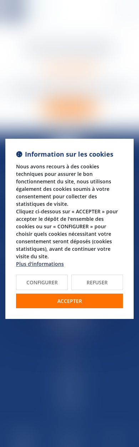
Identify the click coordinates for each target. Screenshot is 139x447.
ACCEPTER (69, 301)
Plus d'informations (40, 263)
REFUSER (97, 282)
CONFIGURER (42, 282)
